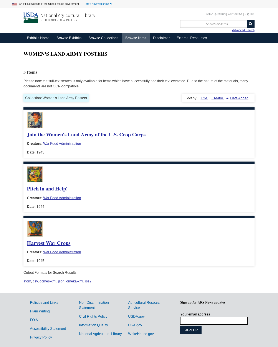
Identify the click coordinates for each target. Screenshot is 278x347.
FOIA (34, 320)
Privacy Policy (41, 337)
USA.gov (135, 325)
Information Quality (93, 325)
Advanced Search (243, 30)
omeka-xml (74, 281)
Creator (218, 98)
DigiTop (250, 14)
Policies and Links (44, 302)
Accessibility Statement (48, 328)
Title (204, 98)
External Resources (192, 38)
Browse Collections (103, 38)
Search (251, 24)
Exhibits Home (38, 38)
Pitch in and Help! (47, 188)
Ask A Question (216, 14)
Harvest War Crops (48, 243)
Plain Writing (40, 311)
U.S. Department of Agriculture (59, 20)
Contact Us (235, 14)
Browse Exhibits (68, 38)
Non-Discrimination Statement (94, 305)
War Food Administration (62, 143)
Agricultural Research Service (145, 305)
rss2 (88, 281)
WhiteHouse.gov (141, 334)
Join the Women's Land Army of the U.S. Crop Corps (86, 134)
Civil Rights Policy (93, 316)
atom (27, 281)
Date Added (239, 98)
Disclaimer (161, 38)
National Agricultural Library (67, 15)
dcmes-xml (48, 281)
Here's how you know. (96, 3)
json (61, 281)
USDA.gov (136, 316)
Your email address (195, 314)
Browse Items (135, 38)
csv (35, 281)
